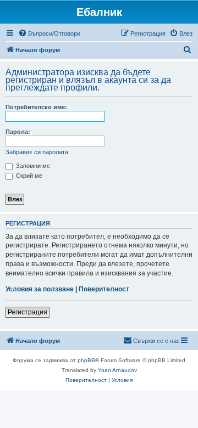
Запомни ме (32, 165)
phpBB (86, 360)
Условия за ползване (40, 289)
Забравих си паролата (37, 152)
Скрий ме (28, 175)
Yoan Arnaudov (117, 370)
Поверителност (104, 289)
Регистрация (27, 312)
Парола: (18, 131)
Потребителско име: (36, 107)
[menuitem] (49, 33)
